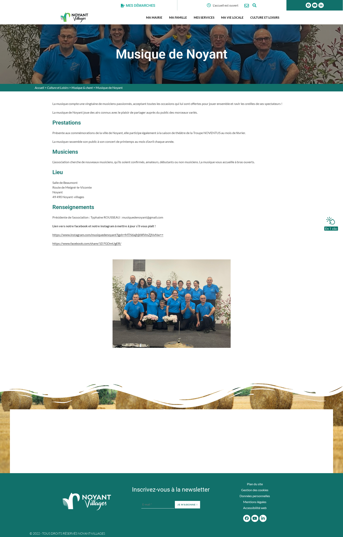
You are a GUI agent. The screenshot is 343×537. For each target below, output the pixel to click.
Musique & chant (82, 87)
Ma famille (178, 17)
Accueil (39, 87)
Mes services (204, 17)
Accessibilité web (255, 508)
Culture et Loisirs (264, 17)
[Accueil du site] (86, 501)
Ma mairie (154, 17)
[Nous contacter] (246, 5)
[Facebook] (308, 5)
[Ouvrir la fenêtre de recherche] (254, 5)
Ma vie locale (232, 17)
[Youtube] (314, 5)
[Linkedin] (321, 5)
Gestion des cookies (254, 490)
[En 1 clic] (331, 223)
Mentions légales (254, 502)
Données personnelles (255, 496)
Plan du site (255, 484)
